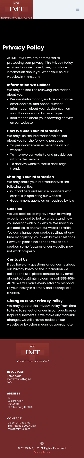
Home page (14, 376)
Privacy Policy (42, 452)
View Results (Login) (19, 379)
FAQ (9, 382)
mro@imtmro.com (19, 429)
